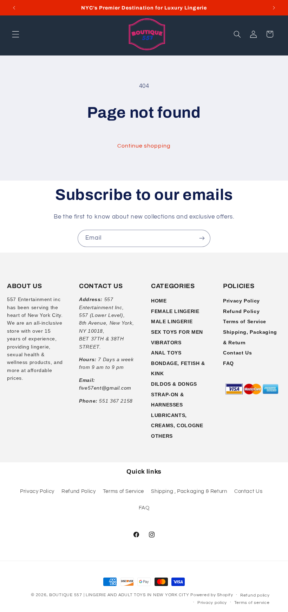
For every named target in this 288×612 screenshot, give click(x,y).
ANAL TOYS (166, 353)
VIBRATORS (166, 342)
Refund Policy (241, 311)
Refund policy (255, 595)
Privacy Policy (241, 301)
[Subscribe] (202, 238)
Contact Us (237, 353)
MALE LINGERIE (171, 321)
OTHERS (162, 436)
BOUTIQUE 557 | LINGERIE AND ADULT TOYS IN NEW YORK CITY (119, 595)
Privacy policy (212, 603)
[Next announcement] (274, 7)
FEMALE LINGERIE (175, 311)
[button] (15, 34)
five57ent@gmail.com (105, 388)
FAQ (228, 363)
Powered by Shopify (211, 595)
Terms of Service (244, 321)
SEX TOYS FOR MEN (177, 332)
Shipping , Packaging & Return (189, 491)
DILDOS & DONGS (174, 384)
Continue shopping (144, 146)
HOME (159, 301)
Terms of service (252, 603)
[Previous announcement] (14, 7)
